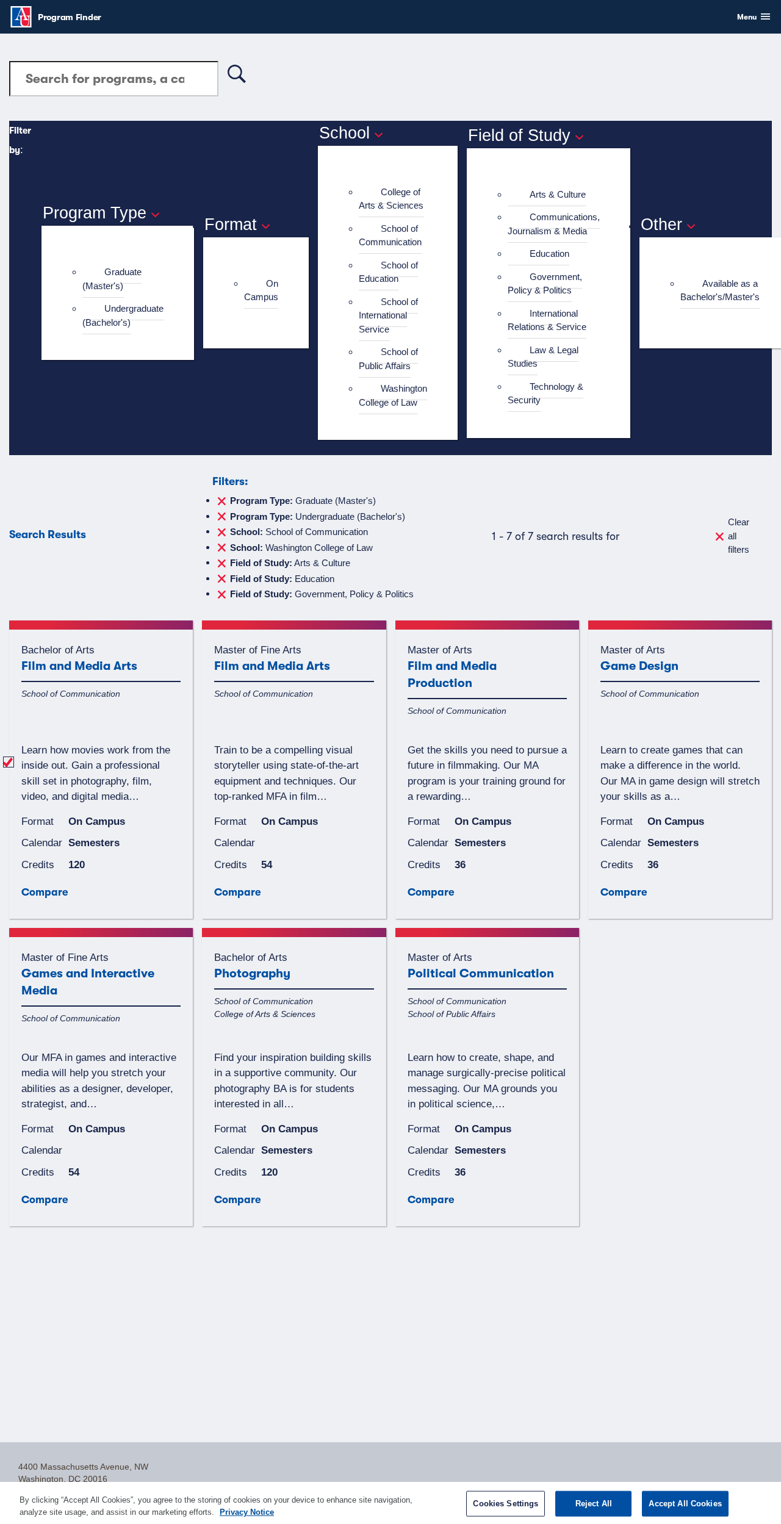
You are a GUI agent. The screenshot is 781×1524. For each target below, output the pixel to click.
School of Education (388, 272)
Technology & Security (545, 393)
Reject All (593, 1503)
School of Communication (390, 235)
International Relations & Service (547, 320)
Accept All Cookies (685, 1503)
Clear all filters (738, 536)
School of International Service (388, 315)
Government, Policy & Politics (545, 283)
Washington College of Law (393, 395)
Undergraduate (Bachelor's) (123, 315)
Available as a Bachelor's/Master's (720, 290)
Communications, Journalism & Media (554, 224)
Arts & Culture (558, 194)
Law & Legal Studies (543, 357)
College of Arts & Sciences (391, 199)
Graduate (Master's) (112, 279)
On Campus (261, 290)
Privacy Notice (247, 1511)
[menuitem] (123, 279)
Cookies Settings (505, 1503)
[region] (390, 1503)
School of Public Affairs (388, 359)
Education (549, 253)
